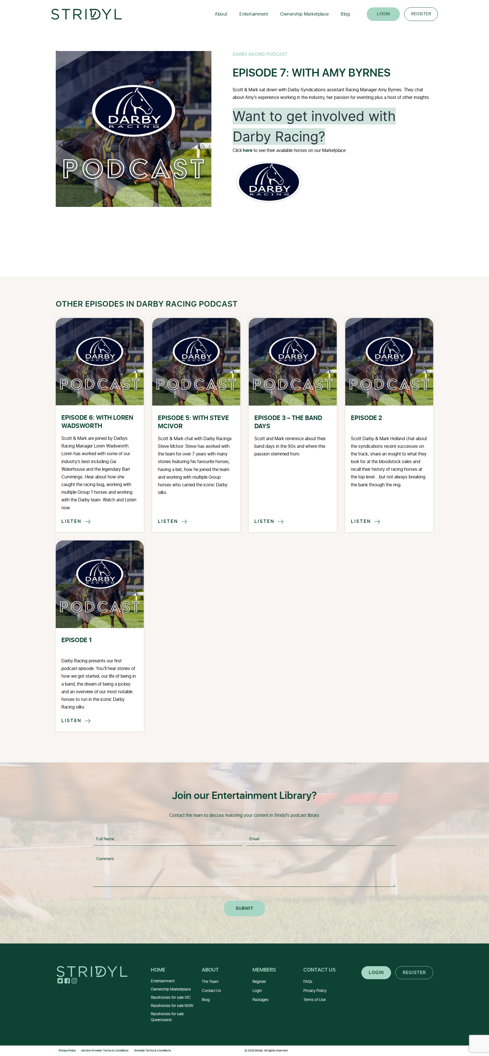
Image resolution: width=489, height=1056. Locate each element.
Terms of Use (314, 1000)
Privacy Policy (315, 991)
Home (158, 970)
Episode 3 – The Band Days (288, 422)
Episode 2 (366, 418)
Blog (345, 14)
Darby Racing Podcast (260, 54)
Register (421, 14)
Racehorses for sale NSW (172, 1006)
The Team (210, 982)
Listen (76, 521)
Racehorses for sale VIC (171, 997)
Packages (260, 1000)
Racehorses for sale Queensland (167, 1017)
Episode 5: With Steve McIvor (193, 422)
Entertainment (253, 14)
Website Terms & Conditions (152, 1050)
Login (383, 14)
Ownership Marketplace (304, 14)
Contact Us (211, 991)
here (247, 150)
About (221, 14)
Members (264, 970)
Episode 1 (76, 640)
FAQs (307, 982)
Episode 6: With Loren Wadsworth (97, 422)
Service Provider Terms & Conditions (104, 1050)
